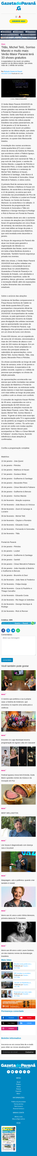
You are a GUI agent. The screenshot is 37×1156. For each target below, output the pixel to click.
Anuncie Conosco (18, 1108)
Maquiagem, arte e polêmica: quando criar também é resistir (18, 881)
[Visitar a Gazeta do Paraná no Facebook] (8, 1071)
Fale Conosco (18, 1106)
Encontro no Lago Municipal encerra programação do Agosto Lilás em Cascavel (18, 741)
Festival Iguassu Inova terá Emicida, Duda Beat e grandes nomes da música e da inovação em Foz (18, 778)
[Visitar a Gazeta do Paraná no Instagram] (24, 1071)
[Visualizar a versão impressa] (20, 17)
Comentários (6, 635)
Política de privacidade (18, 1101)
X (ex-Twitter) (11, 1023)
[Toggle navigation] (16, 17)
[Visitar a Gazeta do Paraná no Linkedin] (20, 1071)
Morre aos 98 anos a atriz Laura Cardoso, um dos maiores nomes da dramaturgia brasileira (17, 953)
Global (19, 1086)
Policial (18, 1089)
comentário (7, 660)
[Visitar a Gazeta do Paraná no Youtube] (12, 1071)
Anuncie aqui (18, 21)
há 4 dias (17, 968)
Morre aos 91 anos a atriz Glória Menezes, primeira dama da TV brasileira (18, 916)
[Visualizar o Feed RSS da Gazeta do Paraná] (28, 1071)
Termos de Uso (18, 1104)
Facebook (11, 1017)
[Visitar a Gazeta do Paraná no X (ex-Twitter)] (16, 1071)
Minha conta (18, 1116)
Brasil (18, 1082)
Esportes (18, 1091)
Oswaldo (25, 994)
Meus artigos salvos (18, 1119)
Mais (3, 44)
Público (18, 1084)
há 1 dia (16, 986)
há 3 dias (17, 977)
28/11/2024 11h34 (6, 73)
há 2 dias (17, 996)
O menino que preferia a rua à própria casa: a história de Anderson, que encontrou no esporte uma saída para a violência (16, 703)
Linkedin (29, 1023)
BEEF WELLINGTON (9, 813)
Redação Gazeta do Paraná (13, 71)
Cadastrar (29, 1052)
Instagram (11, 1028)
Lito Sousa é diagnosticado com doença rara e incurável (17, 846)
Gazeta (25, 966)
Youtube (29, 1017)
